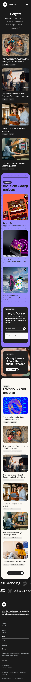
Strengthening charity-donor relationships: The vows (13, 418)
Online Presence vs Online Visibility (13, 129)
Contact (4, 632)
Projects (4, 625)
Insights (4, 630)
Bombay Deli (7, 223)
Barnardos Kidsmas (10, 295)
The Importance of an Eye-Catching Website (13, 164)
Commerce (19, 18)
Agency (4, 623)
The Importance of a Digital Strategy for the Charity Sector (15, 95)
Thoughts (18, 21)
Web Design (10, 24)
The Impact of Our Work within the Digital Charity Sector (15, 60)
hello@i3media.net (7, 668)
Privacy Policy (5, 678)
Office (4, 649)
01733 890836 (5, 665)
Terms (12, 678)
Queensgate (7, 259)
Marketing (15, 28)
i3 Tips (9, 21)
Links (3, 619)
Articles (8, 18)
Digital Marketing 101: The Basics (14, 561)
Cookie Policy (19, 678)
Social (20, 24)
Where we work (6, 628)
